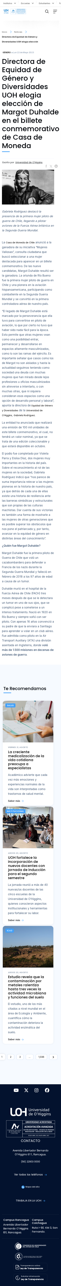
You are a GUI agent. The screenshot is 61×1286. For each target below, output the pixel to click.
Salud (10, 705)
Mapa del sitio (32, 1186)
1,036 (41, 1056)
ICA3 (9, 930)
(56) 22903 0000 (30, 1161)
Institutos (8, 3)
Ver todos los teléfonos (29, 1174)
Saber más (14, 800)
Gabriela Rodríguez (24, 415)
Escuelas (26, 3)
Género (7, 52)
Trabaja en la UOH (29, 1200)
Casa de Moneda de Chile (20, 242)
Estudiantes (45, 3)
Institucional (15, 811)
